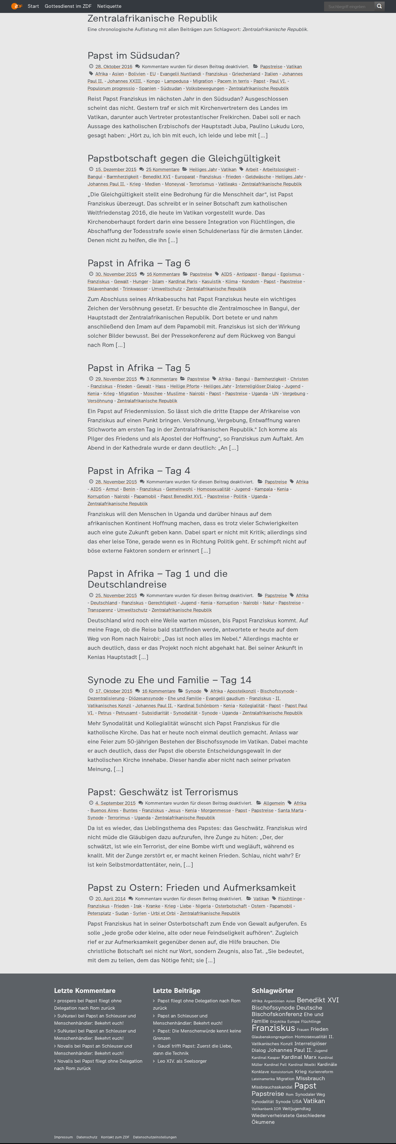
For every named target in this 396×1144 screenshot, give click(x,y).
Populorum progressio (111, 88)
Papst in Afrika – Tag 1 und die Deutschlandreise (158, 579)
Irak (138, 906)
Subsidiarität (155, 713)
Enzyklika (278, 1021)
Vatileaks (227, 184)
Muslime (176, 393)
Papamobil (145, 496)
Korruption (99, 496)
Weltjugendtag (297, 1108)
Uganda (260, 393)
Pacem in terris (233, 81)
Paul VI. (278, 81)
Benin (129, 489)
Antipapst (247, 274)
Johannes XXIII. (124, 81)
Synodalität (185, 713)
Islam (158, 281)
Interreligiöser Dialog (257, 386)
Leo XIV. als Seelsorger (182, 1061)
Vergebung (294, 393)
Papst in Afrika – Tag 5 (139, 368)
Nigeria (203, 906)
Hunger (140, 281)
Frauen (303, 1029)
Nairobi (197, 393)
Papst (259, 81)
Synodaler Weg (310, 1094)
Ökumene (263, 1122)
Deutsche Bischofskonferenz (287, 1011)
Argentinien (274, 1001)
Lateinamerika (263, 1079)
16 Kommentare (163, 274)
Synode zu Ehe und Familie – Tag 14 (170, 680)
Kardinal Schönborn (198, 705)
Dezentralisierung (106, 698)
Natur (268, 602)
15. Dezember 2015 (115, 169)
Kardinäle (327, 1064)
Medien (153, 184)
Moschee (152, 393)
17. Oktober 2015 (113, 691)
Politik (240, 496)
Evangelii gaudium (225, 698)
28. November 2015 (116, 481)
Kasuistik (211, 281)
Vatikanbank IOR (266, 1109)
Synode (193, 691)
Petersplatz (99, 913)
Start (33, 6)
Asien (118, 73)
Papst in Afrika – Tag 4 (139, 470)
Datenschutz (87, 1137)
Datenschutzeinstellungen (155, 1137)
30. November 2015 (116, 274)
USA (297, 1101)
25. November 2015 (116, 595)
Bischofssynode (277, 691)
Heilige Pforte (184, 386)
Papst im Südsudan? (134, 55)
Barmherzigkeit (122, 176)
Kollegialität (252, 705)
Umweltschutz (167, 288)
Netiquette (109, 6)
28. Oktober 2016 (113, 66)
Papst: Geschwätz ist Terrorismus (163, 792)
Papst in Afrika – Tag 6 (139, 263)
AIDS (226, 274)
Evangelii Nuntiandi (180, 73)
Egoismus (290, 274)
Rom (290, 1094)
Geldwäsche (258, 176)
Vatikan (294, 66)
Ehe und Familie (185, 698)
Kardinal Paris (182, 281)
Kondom (250, 281)
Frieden (233, 176)
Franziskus (217, 73)
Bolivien (136, 73)
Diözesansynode (146, 698)
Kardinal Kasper (266, 1057)
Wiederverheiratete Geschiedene (288, 1115)
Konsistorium (282, 1072)
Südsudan (171, 88)
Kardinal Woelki (302, 1064)
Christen (299, 379)
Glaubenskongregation (272, 1036)
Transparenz (100, 610)
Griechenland (246, 73)
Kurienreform (320, 1071)
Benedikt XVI (157, 176)
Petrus (105, 713)
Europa (293, 1021)
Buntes (130, 810)
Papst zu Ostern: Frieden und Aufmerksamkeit (192, 887)
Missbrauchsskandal (272, 1087)
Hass (160, 386)
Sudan (122, 913)
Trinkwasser (135, 288)
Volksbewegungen (205, 88)
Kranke (153, 906)
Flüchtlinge (290, 898)
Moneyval (175, 184)
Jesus (174, 810)
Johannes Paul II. (106, 184)
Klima (231, 281)
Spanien (147, 88)
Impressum (63, 1137)
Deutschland (104, 602)
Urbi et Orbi (163, 913)
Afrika (101, 73)
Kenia (93, 393)
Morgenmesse (216, 810)
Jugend (292, 386)
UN (275, 393)
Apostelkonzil (241, 691)
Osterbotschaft (231, 906)
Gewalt (121, 281)
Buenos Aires (105, 810)
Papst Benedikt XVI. (182, 496)
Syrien (140, 913)
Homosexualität (213, 489)
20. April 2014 (110, 898)
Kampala (264, 489)
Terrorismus (201, 184)
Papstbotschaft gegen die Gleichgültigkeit (184, 158)
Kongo (153, 81)
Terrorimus (118, 817)
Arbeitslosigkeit (279, 169)
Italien (271, 73)
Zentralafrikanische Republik (259, 88)
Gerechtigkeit (162, 602)
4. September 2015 (115, 803)
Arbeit (252, 169)
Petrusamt (126, 713)
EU (153, 73)
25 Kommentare (162, 169)
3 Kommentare (162, 379)
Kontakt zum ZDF (115, 1137)
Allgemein (274, 803)
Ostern (258, 906)
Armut (112, 489)
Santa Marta (290, 810)
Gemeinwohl (179, 489)
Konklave (260, 1071)
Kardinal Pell (275, 1064)
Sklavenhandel (103, 288)
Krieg (135, 184)
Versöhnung (100, 400)
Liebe (185, 906)
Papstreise (271, 66)
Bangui (95, 176)
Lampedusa (176, 81)
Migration (203, 81)
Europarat (185, 176)
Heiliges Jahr (203, 169)
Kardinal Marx (299, 1057)
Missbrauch (310, 1078)
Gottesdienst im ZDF (68, 6)
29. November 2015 (116, 379)
